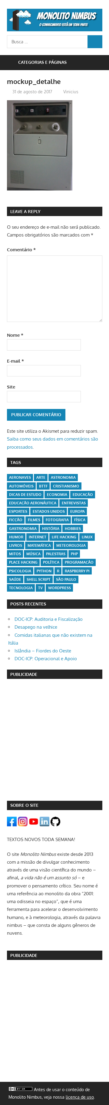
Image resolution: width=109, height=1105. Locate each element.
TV (40, 588)
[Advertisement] (54, 740)
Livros (15, 545)
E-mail (15, 361)
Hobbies (73, 528)
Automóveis (21, 486)
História (50, 528)
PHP (74, 554)
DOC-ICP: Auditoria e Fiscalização (49, 619)
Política (51, 562)
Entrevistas (74, 503)
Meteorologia (71, 545)
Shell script (39, 579)
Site (11, 387)
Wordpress (59, 588)
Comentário (21, 249)
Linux (87, 537)
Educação (83, 494)
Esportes (18, 511)
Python (44, 571)
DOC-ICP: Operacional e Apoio (46, 658)
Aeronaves (20, 477)
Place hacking (23, 562)
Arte (40, 477)
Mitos (15, 554)
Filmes (34, 520)
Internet (37, 537)
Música (33, 554)
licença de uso (80, 1097)
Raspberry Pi (77, 571)
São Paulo (66, 579)
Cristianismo (66, 486)
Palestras (55, 554)
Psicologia (20, 571)
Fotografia (57, 520)
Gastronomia (23, 528)
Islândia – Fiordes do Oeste (43, 651)
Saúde (15, 579)
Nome (15, 335)
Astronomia (63, 477)
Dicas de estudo (25, 494)
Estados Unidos (49, 511)
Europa (77, 511)
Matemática (39, 545)
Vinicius (70, 91)
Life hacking (64, 537)
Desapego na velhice (36, 627)
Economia (57, 494)
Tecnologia (21, 588)
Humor (16, 537)
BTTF (43, 486)
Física (79, 520)
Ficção (15, 520)
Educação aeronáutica (32, 503)
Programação (79, 562)
